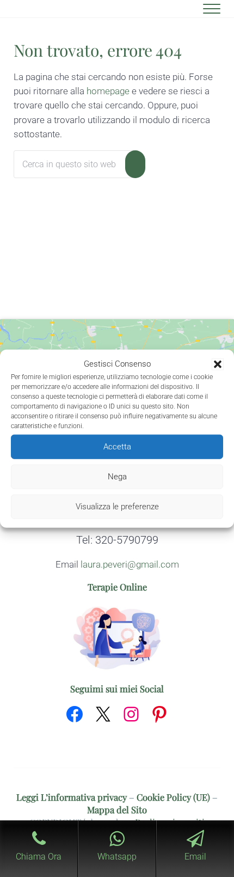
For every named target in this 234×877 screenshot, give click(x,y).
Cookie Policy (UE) (173, 797)
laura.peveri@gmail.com (130, 564)
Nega (117, 477)
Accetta (117, 447)
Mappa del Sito (117, 809)
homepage (108, 91)
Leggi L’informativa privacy (71, 797)
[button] (217, 364)
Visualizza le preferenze (117, 506)
